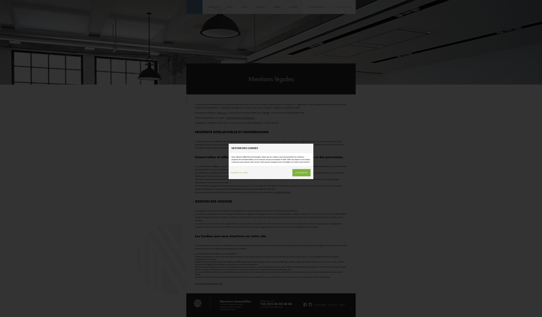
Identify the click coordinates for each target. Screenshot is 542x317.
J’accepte (301, 172)
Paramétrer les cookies (239, 173)
